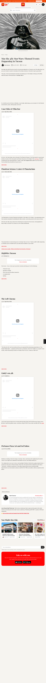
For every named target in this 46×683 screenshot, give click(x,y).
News (6, 54)
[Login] (39, 4)
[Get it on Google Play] (27, 562)
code (43, 423)
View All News (40, 519)
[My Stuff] (36, 4)
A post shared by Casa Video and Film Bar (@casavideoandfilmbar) (17, 153)
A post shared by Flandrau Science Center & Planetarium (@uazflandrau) (17, 213)
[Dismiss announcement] (45, 1)
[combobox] (22, 10)
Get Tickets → (39, 1)
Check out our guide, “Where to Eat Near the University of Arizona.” (16, 248)
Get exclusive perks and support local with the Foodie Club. (16, 513)
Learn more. (4, 164)
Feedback (44, 341)
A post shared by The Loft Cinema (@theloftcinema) (17, 343)
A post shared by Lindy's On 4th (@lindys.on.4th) (17, 417)
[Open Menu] (43, 4)
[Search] (35, 10)
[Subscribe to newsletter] (43, 547)
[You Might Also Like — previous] (33, 520)
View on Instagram (23, 261)
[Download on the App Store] (18, 562)
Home (2, 54)
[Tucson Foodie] (23, 4)
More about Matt (38, 495)
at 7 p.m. (37, 158)
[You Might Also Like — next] (35, 520)
